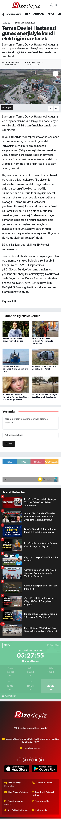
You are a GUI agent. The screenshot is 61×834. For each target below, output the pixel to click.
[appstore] (17, 769)
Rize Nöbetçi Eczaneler (12, 784)
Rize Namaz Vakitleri (18, 792)
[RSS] (41, 760)
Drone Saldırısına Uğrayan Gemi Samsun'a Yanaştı (15, 369)
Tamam (38, 830)
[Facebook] (19, 760)
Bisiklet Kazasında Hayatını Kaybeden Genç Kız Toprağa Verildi (15, 397)
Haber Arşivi (41, 810)
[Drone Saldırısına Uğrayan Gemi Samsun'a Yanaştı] (16, 356)
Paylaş (9, 107)
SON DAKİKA (13, 14)
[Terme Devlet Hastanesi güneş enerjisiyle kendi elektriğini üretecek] (30, 86)
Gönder (9, 443)
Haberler (6, 23)
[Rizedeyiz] (26, 5)
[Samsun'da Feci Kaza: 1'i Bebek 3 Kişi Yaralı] (45, 356)
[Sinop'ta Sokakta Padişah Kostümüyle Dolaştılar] (45, 328)
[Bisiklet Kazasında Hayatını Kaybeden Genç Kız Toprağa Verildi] (16, 384)
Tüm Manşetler (42, 801)
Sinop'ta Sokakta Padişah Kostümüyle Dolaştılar (42, 341)
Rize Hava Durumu (44, 783)
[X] (25, 760)
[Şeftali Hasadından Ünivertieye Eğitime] (16, 328)
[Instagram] (30, 760)
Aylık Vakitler (10, 696)
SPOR (51, 14)
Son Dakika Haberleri (18, 810)
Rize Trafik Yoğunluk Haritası (43, 793)
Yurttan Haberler (25, 23)
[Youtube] (35, 760)
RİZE (27, 14)
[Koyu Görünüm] (56, 5)
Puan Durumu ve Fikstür (13, 802)
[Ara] (51, 5)
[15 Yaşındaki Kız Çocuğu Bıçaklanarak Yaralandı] (45, 384)
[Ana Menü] (3, 5)
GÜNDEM (38, 14)
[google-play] (44, 769)
